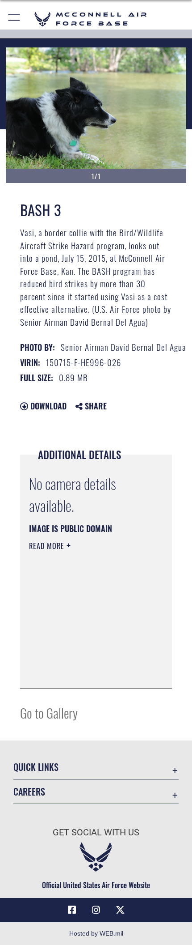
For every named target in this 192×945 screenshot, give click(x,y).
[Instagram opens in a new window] (96, 910)
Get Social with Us (96, 832)
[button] (14, 19)
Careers (29, 791)
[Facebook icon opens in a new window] (72, 910)
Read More (48, 546)
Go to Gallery (49, 712)
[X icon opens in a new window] (120, 910)
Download (47, 406)
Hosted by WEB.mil (96, 933)
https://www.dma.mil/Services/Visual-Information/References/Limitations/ (83, 659)
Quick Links (35, 767)
